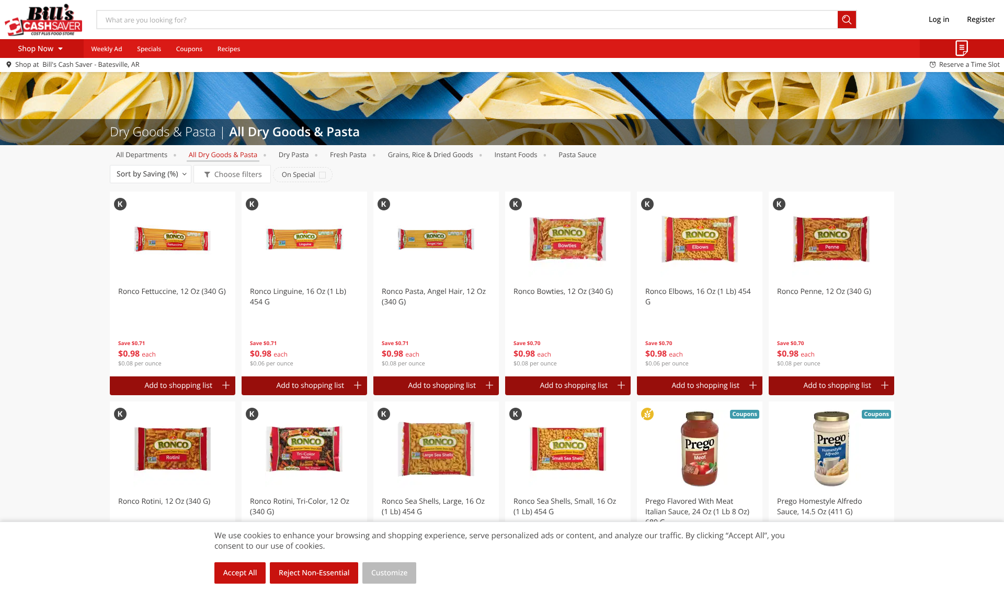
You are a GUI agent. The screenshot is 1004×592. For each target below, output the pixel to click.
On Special (298, 174)
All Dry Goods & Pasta (223, 154)
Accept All (240, 573)
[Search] (847, 19)
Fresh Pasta (348, 154)
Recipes (229, 48)
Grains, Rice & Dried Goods (430, 154)
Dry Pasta (294, 154)
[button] (172, 284)
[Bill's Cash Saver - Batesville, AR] (43, 19)
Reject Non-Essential (314, 573)
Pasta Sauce (577, 154)
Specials (149, 48)
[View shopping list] (962, 48)
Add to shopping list (178, 385)
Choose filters (238, 175)
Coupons (189, 48)
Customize (389, 573)
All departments (141, 154)
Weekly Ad (106, 48)
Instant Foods (515, 154)
